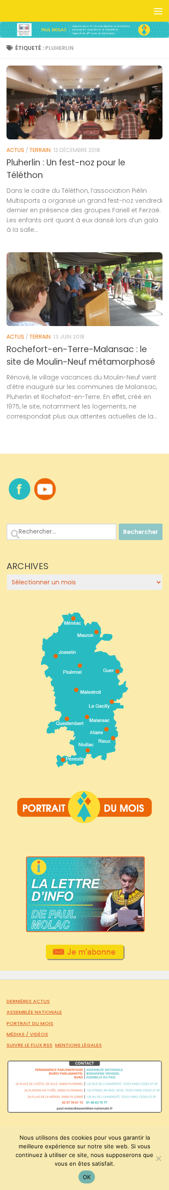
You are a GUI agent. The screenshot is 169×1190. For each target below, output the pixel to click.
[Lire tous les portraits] (84, 820)
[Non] (158, 1158)
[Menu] (158, 11)
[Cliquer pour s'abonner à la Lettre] (84, 957)
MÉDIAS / (18, 1034)
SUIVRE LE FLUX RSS (29, 1045)
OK (87, 1177)
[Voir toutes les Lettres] (84, 930)
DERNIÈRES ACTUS (28, 1001)
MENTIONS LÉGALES (78, 1045)
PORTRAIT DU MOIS (29, 1023)
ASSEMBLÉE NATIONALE (34, 1012)
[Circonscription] (85, 764)
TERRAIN (40, 150)
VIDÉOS (39, 1034)
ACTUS (15, 150)
